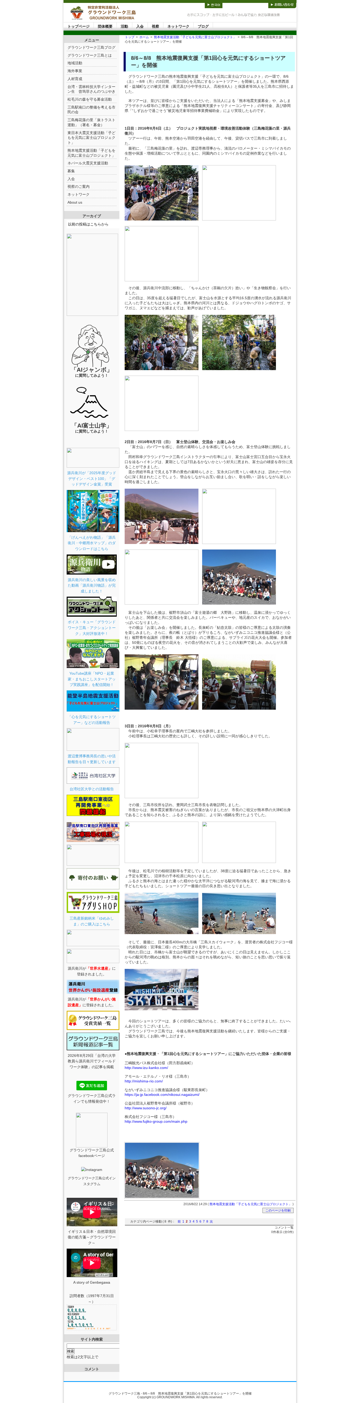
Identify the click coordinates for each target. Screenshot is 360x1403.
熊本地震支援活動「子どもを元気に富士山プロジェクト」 (195, 37)
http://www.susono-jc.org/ (146, 1108)
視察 (155, 26)
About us (74, 202)
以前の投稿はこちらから (88, 224)
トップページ (78, 26)
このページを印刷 (278, 1210)
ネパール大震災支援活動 (87, 163)
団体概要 (105, 26)
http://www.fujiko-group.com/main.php (156, 1121)
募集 (71, 171)
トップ (129, 37)
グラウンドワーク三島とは (89, 55)
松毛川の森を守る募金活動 (89, 99)
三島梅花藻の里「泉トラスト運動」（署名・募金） (91, 122)
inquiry (282, 4)
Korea (213, 4)
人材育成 (74, 79)
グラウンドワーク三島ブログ (91, 47)
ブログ (203, 26)
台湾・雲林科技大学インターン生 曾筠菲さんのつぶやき (91, 89)
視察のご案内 (78, 186)
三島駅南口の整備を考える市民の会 (91, 109)
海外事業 (74, 71)
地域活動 (74, 63)
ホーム (144, 37)
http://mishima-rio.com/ (144, 1081)
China (230, 4)
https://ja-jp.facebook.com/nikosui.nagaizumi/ (162, 1094)
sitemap (253, 4)
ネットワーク (178, 26)
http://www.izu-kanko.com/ (146, 1068)
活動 (124, 26)
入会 (140, 26)
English (194, 4)
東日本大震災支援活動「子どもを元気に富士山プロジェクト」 (91, 138)
